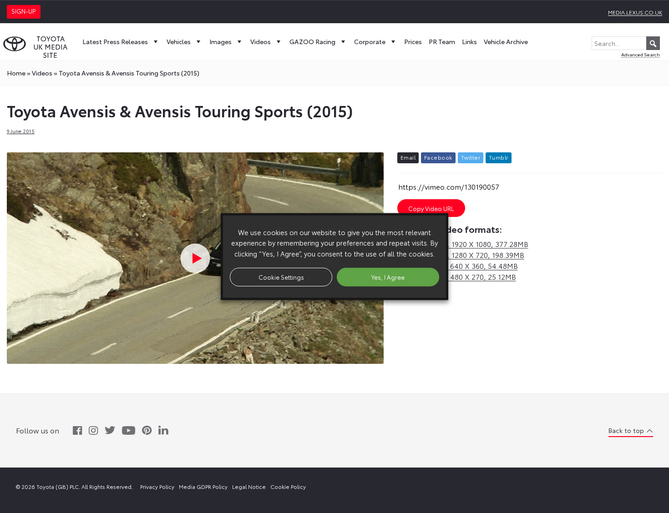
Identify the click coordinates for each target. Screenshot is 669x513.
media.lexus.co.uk (635, 12)
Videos (260, 41)
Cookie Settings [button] (281, 276)
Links (469, 41)
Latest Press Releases (115, 41)
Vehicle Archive (506, 41)
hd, (462, 243)
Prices (413, 41)
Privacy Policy (157, 486)
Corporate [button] (369, 41)
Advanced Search (640, 54)
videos (42, 72)
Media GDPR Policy (203, 486)
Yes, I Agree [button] (388, 276)
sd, (457, 265)
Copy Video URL (431, 208)
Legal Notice (249, 486)
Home (16, 72)
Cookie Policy (288, 486)
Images (220, 41)
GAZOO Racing (312, 41)
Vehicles (179, 41)
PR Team (442, 41)
